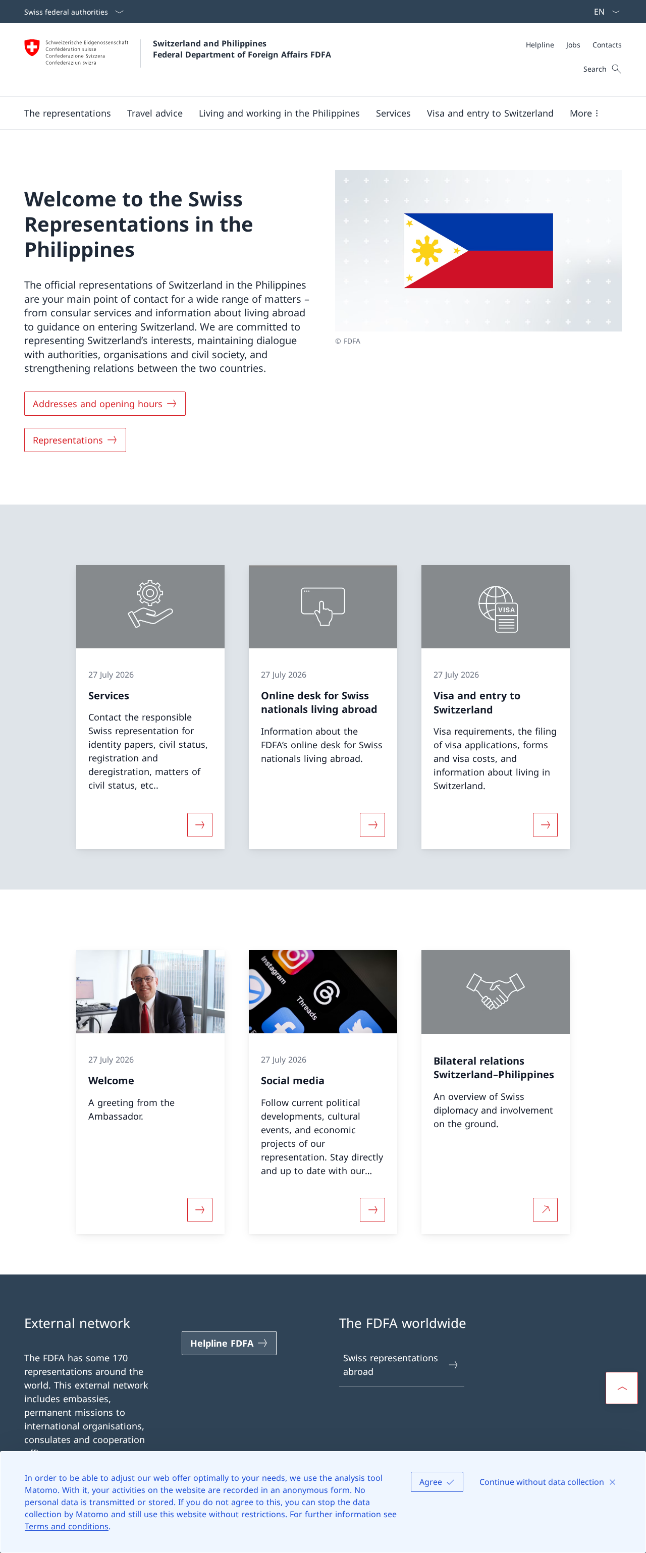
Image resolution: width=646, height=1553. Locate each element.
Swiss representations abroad (390, 1364)
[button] (67, 113)
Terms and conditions (67, 1526)
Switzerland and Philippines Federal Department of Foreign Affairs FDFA (242, 49)
